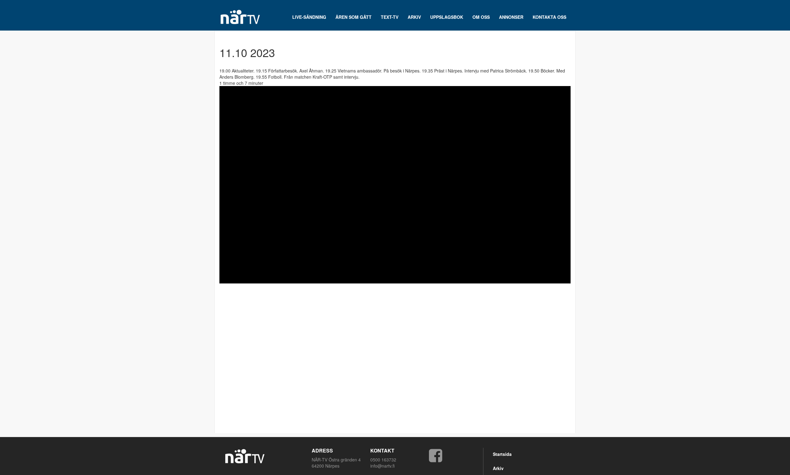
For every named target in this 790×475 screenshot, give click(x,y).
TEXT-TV (389, 17)
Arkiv (498, 468)
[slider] (386, 278)
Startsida (502, 454)
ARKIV (414, 17)
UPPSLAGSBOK (446, 17)
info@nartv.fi (382, 466)
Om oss (481, 17)
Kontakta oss (549, 17)
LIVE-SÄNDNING (309, 17)
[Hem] (242, 17)
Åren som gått (353, 17)
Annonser (511, 17)
